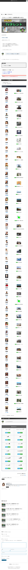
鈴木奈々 (7, 152)
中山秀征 (7, 336)
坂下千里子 (6, 289)
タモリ (7, 370)
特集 (6, 14)
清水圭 (7, 229)
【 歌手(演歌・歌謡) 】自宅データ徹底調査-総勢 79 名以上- (14, 508)
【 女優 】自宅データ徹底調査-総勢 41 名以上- (12, 524)
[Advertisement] (14, 7)
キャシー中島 (6, 395)
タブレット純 (6, 387)
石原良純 (7, 212)
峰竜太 (7, 246)
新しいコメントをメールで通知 (5, 556)
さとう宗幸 (6, 412)
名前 (2, 549)
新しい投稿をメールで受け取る (5, 558)
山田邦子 (7, 254)
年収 (6, 432)
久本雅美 (7, 328)
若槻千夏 (7, 169)
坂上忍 (7, 296)
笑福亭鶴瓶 (6, 186)
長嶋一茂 (7, 127)
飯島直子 (7, 102)
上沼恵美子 (6, 344)
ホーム (3, 14)
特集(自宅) (10, 14)
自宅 (9, 432)
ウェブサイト (3, 552)
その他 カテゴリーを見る (6, 73)
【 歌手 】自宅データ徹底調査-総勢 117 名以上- (12, 503)
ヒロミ (7, 361)
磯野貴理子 (6, 204)
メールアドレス (12, 549)
